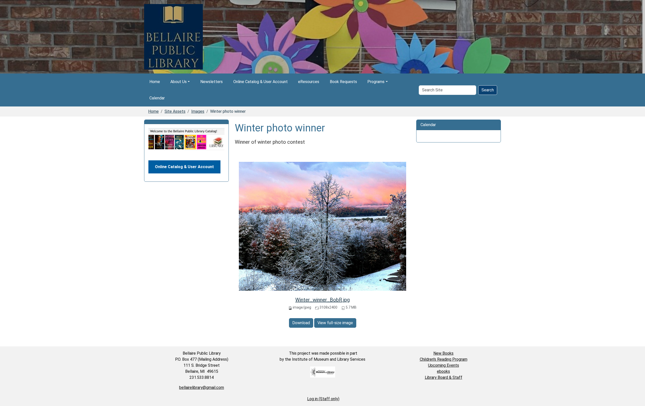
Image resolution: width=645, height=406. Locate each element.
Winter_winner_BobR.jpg (322, 300)
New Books (443, 353)
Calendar (157, 98)
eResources (308, 81)
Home (154, 81)
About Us (178, 81)
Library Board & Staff (443, 377)
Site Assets (175, 111)
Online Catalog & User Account (260, 81)
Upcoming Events (443, 365)
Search (487, 90)
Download (301, 322)
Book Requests (343, 81)
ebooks (443, 371)
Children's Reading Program (443, 359)
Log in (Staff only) (323, 398)
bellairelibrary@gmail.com (201, 387)
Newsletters (211, 81)
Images (197, 111)
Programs (375, 81)
